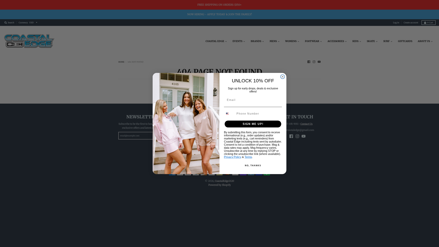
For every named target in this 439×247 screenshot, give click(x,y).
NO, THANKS (253, 165)
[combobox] (229, 113)
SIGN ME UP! (253, 123)
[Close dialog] (283, 77)
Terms (248, 157)
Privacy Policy (232, 157)
